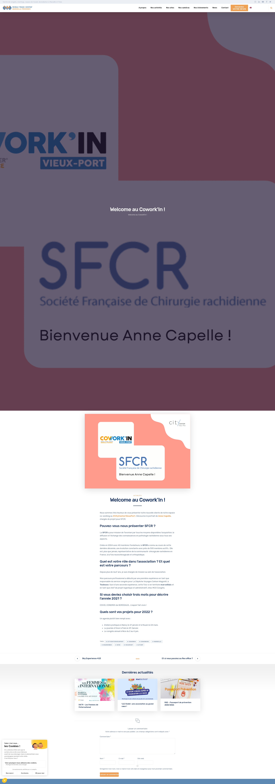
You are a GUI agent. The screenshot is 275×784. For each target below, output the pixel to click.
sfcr (118, 645)
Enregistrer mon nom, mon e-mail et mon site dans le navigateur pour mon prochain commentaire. (136, 769)
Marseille (157, 641)
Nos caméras (183, 8)
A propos (142, 8)
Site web (141, 758)
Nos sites (170, 8)
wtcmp (140, 645)
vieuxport (129, 645)
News (214, 8)
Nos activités (156, 8)
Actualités (137, 495)
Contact (224, 8)
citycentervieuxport (115, 641)
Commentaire (105, 737)
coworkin (132, 641)
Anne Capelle (164, 516)
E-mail (122, 758)
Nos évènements (201, 8)
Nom (102, 758)
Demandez (239, 8)
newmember (107, 645)
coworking (145, 641)
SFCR (148, 526)
